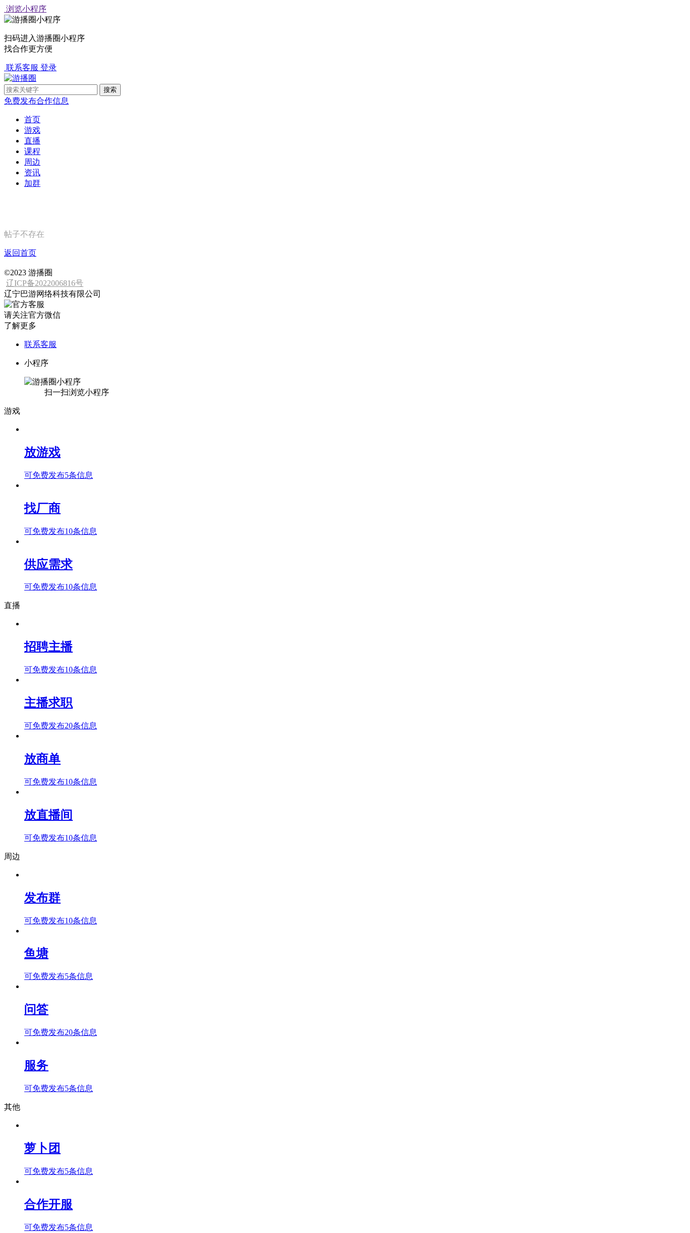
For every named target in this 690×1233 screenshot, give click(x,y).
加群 (32, 183)
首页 (32, 119)
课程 (32, 151)
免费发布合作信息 (36, 100)
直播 (32, 140)
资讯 (32, 172)
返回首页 (20, 253)
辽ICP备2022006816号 (44, 283)
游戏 (32, 130)
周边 (32, 162)
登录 (48, 67)
